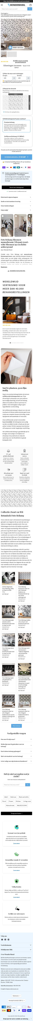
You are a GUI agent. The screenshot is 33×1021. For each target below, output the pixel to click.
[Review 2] (11, 342)
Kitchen (18, 801)
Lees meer (16, 843)
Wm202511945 (22, 805)
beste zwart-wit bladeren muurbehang (14, 556)
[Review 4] (14, 342)
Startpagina (4, 13)
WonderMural (8, 250)
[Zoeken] (29, 8)
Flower (11, 801)
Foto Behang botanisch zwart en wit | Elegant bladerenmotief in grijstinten (23, 713)
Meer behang (16, 726)
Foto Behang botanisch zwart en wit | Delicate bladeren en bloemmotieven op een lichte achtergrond (23, 592)
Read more (4, 267)
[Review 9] (21, 342)
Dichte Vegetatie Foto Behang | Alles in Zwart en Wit (8, 588)
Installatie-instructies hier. (17, 270)
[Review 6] (17, 342)
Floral (4, 801)
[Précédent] (3, 311)
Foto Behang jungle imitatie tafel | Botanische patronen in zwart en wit (8, 622)
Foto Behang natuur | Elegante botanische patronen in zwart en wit (8, 650)
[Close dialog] (31, 1018)
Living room (27, 801)
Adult (6, 797)
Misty (3, 592)
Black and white (24, 797)
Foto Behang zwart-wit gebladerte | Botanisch (8, 679)
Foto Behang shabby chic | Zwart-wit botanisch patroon (24, 621)
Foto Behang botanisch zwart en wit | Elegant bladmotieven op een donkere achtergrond (8, 713)
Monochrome (10, 805)
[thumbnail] (12, 54)
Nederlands (16, 996)
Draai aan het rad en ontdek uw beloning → (16, 1019)
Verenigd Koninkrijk (16, 1000)
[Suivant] (30, 311)
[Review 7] (18, 342)
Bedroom (13, 797)
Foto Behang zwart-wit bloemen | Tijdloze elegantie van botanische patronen (24, 651)
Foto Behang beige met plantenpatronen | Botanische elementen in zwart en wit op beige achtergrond (24, 682)
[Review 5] (15, 342)
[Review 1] (10, 342)
